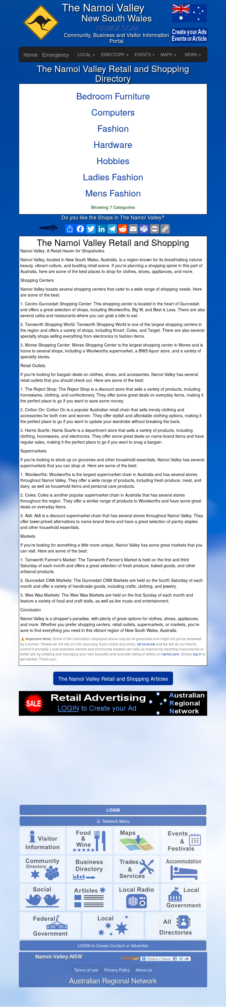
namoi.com (170, 653)
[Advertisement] (113, 763)
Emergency (55, 54)
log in (197, 653)
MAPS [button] (167, 54)
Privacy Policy (117, 970)
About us (144, 970)
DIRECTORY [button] (113, 54)
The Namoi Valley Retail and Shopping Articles (113, 678)
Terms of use (86, 970)
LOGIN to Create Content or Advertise (113, 945)
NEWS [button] (191, 54)
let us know (146, 643)
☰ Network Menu (113, 821)
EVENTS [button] (143, 54)
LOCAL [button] (85, 54)
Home (31, 54)
